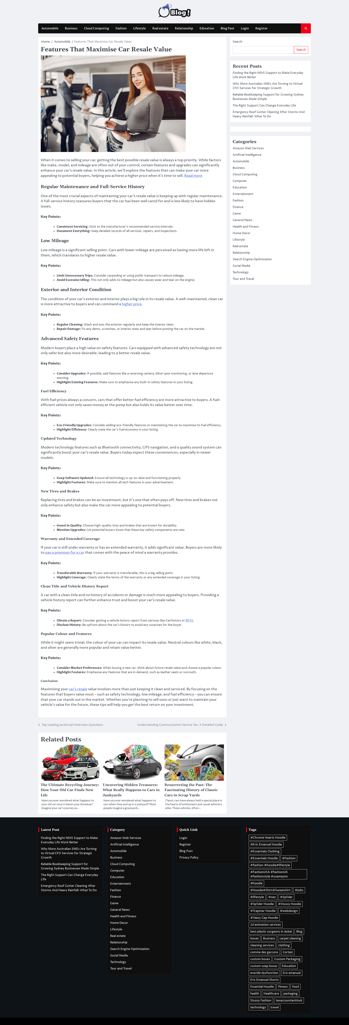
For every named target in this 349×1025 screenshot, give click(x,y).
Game (237, 214)
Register (261, 28)
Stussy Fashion (260, 1001)
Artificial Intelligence (247, 155)
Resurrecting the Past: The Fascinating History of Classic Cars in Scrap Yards (191, 790)
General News (242, 220)
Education (207, 28)
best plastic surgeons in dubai (271, 932)
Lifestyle (139, 28)
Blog (299, 932)
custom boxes (260, 959)
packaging (290, 994)
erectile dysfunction (264, 973)
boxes (254, 938)
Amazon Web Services (248, 148)
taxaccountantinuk (289, 1001)
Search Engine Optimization (252, 259)
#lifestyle (257, 897)
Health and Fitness (246, 227)
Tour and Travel (243, 279)
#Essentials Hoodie (264, 858)
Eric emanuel (292, 973)
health (254, 994)
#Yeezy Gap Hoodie (264, 918)
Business (71, 28)
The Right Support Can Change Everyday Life (264, 106)
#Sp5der (286, 897)
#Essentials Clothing (265, 851)
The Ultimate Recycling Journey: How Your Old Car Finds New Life (70, 790)
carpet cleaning (290, 938)
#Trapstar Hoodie (263, 911)
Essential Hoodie (262, 987)
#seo (272, 897)
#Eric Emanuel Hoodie (266, 845)
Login (245, 28)
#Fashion (289, 858)
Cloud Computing (96, 28)
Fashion (121, 28)
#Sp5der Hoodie (262, 904)
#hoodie (256, 883)
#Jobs (299, 890)
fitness (283, 987)
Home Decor (241, 233)
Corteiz (288, 952)
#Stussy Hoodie (289, 904)
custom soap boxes (263, 966)
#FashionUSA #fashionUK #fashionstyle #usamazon (269, 874)
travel (274, 1007)
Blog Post (227, 28)
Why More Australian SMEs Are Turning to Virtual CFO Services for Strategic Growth (69, 853)
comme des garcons (264, 952)
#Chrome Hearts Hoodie (267, 838)
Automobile (49, 28)
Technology (241, 272)
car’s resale (78, 689)
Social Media (241, 266)
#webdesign (289, 911)
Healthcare (271, 994)
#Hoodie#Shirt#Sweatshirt (270, 890)
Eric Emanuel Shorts (264, 980)
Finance (238, 207)
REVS (189, 621)
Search (237, 42)
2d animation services (265, 925)
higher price (132, 304)
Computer (240, 181)
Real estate (160, 28)
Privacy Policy (188, 858)
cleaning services (262, 945)
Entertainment (243, 194)
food (295, 987)
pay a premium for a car (64, 552)
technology (258, 1007)
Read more (193, 175)
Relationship (184, 28)
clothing (284, 945)
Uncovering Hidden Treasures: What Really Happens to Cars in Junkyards (131, 790)
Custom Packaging (287, 959)
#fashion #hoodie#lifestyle (270, 865)
